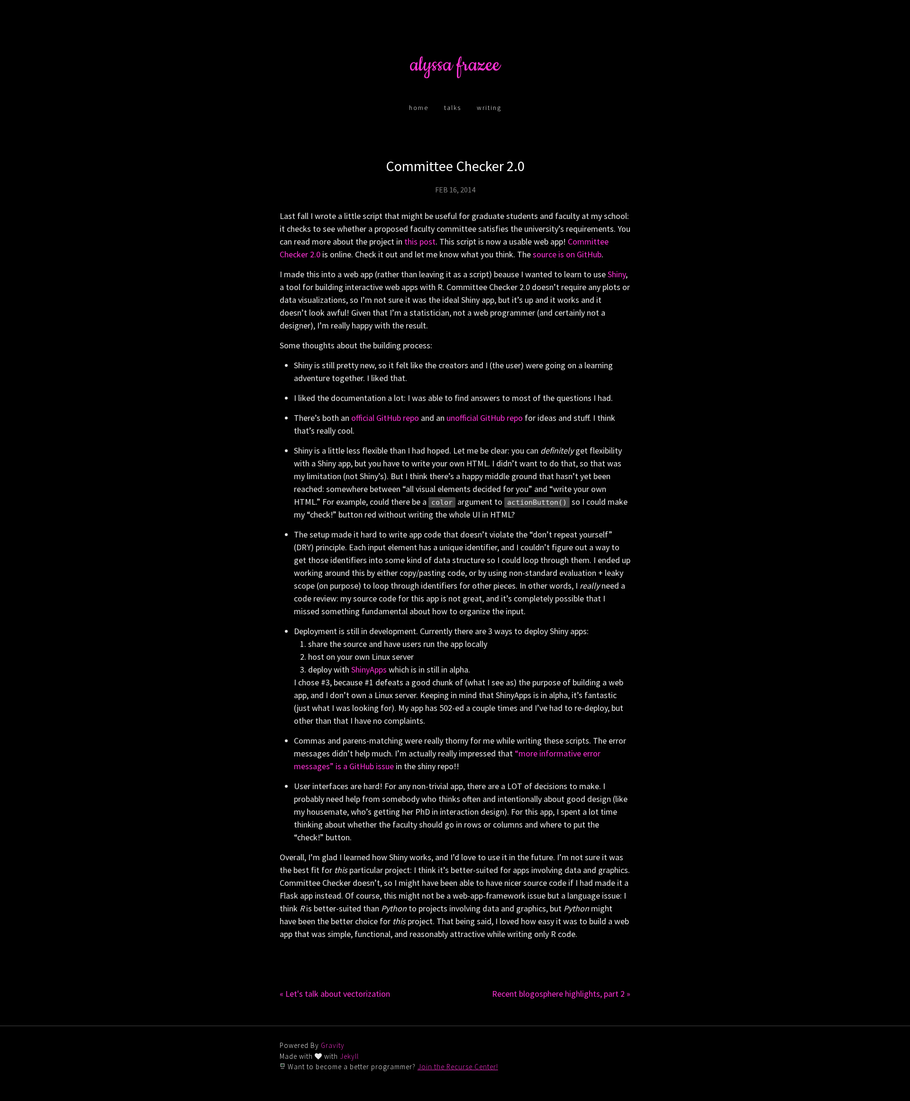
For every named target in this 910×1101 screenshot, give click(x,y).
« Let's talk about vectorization (335, 993)
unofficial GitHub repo (484, 417)
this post (420, 241)
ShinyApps (369, 669)
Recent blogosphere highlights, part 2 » (561, 993)
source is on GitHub (567, 254)
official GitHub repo (385, 417)
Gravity (333, 1045)
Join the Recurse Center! (458, 1066)
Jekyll (349, 1056)
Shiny (617, 274)
